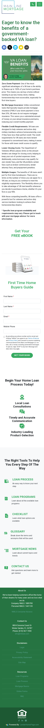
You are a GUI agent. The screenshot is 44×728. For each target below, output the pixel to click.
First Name (9, 296)
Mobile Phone (9, 326)
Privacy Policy (13, 340)
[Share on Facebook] (4, 47)
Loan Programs (22, 676)
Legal (22, 647)
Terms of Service (33, 338)
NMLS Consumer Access (22, 612)
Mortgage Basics (22, 686)
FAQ (22, 696)
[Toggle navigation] (39, 4)
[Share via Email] (21, 47)
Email (6, 316)
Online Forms (22, 691)
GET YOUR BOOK (22, 355)
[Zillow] (26, 720)
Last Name (9, 306)
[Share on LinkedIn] (15, 47)
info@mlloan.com (22, 634)
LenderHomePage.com (29, 725)
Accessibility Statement (22, 657)
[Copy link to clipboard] (26, 47)
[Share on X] (9, 47)
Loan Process (22, 681)
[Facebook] (19, 720)
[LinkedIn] (22, 720)
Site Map (22, 662)
